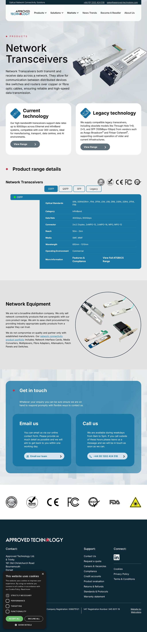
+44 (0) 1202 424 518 (94, 2)
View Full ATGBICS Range (113, 259)
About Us (129, 12)
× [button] (43, 574)
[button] (40, 12)
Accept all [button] (14, 618)
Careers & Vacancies (95, 566)
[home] (20, 13)
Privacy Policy (121, 574)
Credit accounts (92, 576)
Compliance (90, 571)
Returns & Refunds (94, 586)
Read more (25, 589)
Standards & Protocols (96, 591)
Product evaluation (94, 581)
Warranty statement (94, 596)
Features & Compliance (79, 259)
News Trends (90, 12)
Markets (71, 12)
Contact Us (90, 556)
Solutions (55, 12)
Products (39, 12)
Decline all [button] (34, 618)
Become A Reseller (111, 12)
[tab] (51, 189)
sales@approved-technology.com (122, 2)
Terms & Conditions (124, 579)
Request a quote (92, 561)
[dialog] (24, 600)
